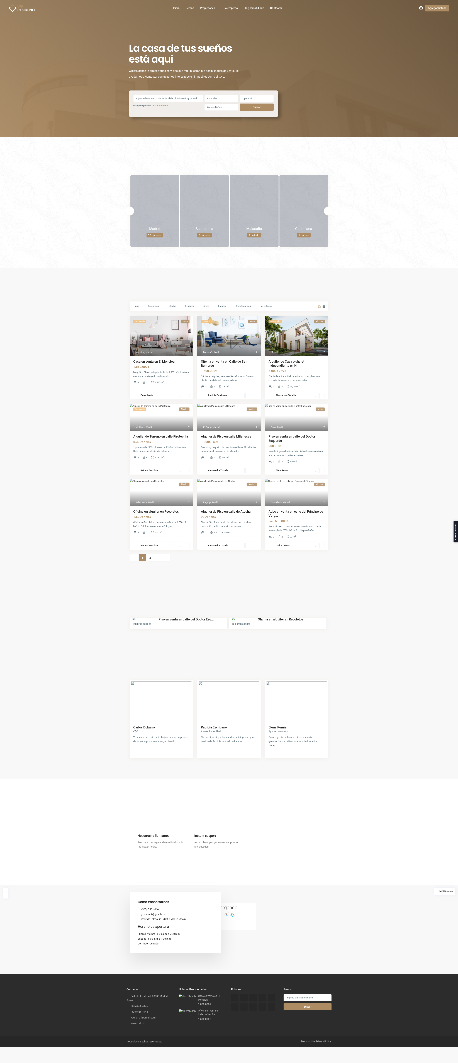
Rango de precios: (142, 105)
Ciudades (189, 306)
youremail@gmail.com (153, 914)
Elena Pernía (146, 395)
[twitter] (253, 997)
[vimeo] (271, 1007)
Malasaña (254, 229)
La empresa (231, 8)
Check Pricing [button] (456, 531)
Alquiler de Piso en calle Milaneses (226, 436)
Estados (172, 306)
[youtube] (262, 1007)
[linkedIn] (234, 1007)
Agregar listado (437, 8)
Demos (190, 8)
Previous (129, 211)
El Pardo (207, 427)
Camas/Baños (214, 107)
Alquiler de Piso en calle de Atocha (226, 511)
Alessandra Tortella (286, 395)
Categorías (153, 306)
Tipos (136, 306)
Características (243, 306)
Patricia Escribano (217, 395)
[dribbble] (262, 997)
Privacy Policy (323, 1041)
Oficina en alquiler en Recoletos (156, 511)
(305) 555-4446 (150, 909)
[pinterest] (253, 1007)
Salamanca (204, 229)
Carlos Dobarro (283, 545)
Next (328, 211)
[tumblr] (244, 1007)
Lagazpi (207, 502)
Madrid (154, 229)
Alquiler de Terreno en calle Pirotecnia (160, 436)
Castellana (303, 229)
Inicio (176, 8)
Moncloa (140, 352)
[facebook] (234, 997)
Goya (273, 427)
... (169, 376)
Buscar (257, 107)
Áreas (206, 306)
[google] (271, 997)
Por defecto (266, 306)
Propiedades (207, 8)
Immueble (212, 98)
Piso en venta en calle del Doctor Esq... (186, 619)
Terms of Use (308, 1041)
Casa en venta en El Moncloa (154, 361)
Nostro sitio (137, 1023)
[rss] (244, 997)
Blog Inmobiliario (254, 8)
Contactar (276, 8)
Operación (248, 98)
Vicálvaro (140, 427)
